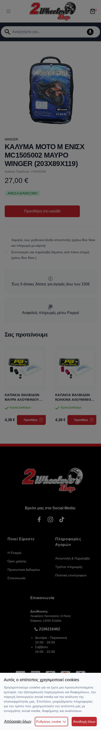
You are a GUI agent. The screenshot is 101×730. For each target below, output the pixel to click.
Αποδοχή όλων (84, 721)
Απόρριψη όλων (17, 721)
